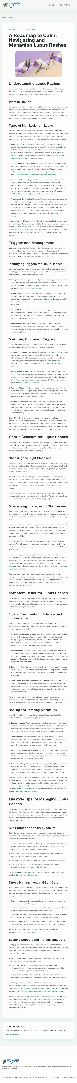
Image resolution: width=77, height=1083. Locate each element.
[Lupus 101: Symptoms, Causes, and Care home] (11, 5)
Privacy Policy (55, 1077)
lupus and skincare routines (26, 175)
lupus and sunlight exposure (28, 194)
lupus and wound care (47, 175)
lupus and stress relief (45, 302)
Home (51, 5)
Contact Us (66, 5)
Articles (10, 17)
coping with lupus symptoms (29, 383)
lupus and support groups (29, 991)
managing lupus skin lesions (26, 791)
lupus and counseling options (53, 991)
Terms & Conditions (68, 1077)
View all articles (12, 1035)
